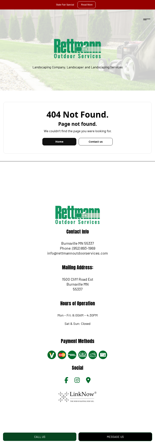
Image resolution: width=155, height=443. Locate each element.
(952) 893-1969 (83, 248)
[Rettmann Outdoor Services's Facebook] (66, 381)
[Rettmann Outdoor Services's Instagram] (77, 381)
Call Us (39, 436)
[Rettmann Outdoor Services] (77, 48)
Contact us (96, 141)
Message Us (115, 436)
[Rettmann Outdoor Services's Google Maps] (88, 381)
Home (59, 141)
